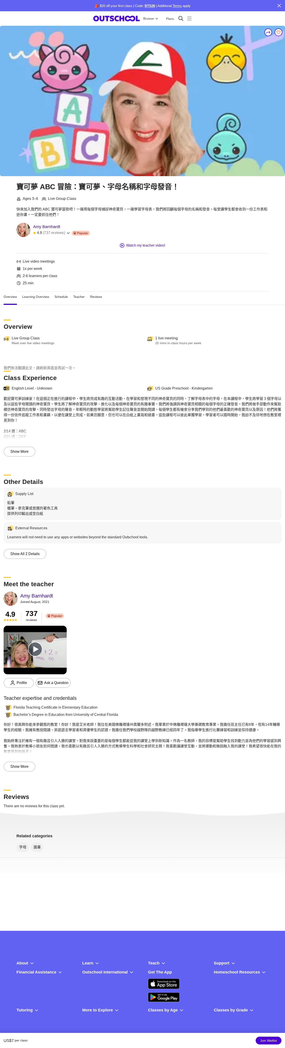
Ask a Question (56, 683)
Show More (19, 451)
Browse (148, 18)
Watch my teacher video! (145, 245)
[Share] (268, 32)
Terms (177, 6)
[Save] (278, 32)
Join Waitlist (268, 1040)
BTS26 (150, 6)
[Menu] (189, 18)
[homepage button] (116, 18)
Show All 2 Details (25, 554)
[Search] (181, 18)
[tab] (10, 297)
